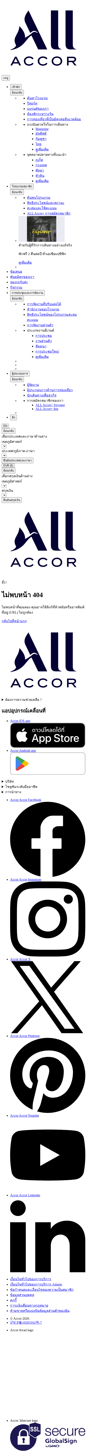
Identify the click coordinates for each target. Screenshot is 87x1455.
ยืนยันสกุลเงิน (11, 500)
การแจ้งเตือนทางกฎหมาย (29, 1305)
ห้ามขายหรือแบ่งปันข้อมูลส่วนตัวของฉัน (39, 1311)
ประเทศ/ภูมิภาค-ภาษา (18, 451)
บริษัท (9, 781)
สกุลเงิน (7, 490)
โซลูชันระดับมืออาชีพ (21, 787)
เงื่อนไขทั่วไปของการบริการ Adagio (36, 1284)
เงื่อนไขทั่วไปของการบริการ (30, 1279)
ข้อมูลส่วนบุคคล (22, 1295)
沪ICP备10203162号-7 (26, 1322)
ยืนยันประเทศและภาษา (17, 460)
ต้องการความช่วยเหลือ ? (23, 699)
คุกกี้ (13, 1300)
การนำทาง (13, 792)
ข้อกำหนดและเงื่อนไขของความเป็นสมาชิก (41, 1289)
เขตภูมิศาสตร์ (12, 441)
